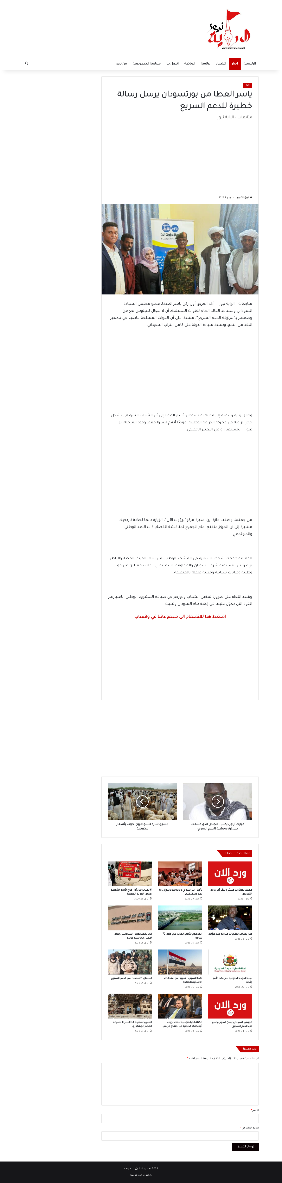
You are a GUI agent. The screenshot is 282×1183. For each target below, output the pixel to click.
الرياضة (189, 64)
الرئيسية (250, 64)
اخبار (235, 64)
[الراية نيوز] (230, 29)
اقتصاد (221, 64)
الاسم (255, 1110)
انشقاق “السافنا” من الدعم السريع (131, 978)
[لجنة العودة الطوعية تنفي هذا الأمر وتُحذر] (230, 961)
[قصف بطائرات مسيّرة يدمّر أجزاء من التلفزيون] (230, 873)
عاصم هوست (137, 1175)
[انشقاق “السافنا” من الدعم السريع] (130, 961)
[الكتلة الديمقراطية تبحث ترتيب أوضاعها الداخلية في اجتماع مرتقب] (180, 1006)
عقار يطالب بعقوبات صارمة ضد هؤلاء (230, 934)
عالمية (205, 64)
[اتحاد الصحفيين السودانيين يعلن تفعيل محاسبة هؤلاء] (130, 917)
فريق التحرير (243, 198)
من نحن (121, 64)
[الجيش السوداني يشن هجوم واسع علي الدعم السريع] (230, 1006)
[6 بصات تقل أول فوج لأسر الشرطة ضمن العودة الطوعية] (130, 873)
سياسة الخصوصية (147, 64)
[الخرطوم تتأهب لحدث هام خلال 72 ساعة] (180, 917)
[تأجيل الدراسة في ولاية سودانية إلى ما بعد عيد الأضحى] (180, 873)
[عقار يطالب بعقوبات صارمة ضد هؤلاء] (230, 917)
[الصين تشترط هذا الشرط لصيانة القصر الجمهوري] (130, 1006)
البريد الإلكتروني (249, 1128)
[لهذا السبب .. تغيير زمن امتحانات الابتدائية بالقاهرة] (180, 961)
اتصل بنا (172, 64)
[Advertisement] (180, 156)
